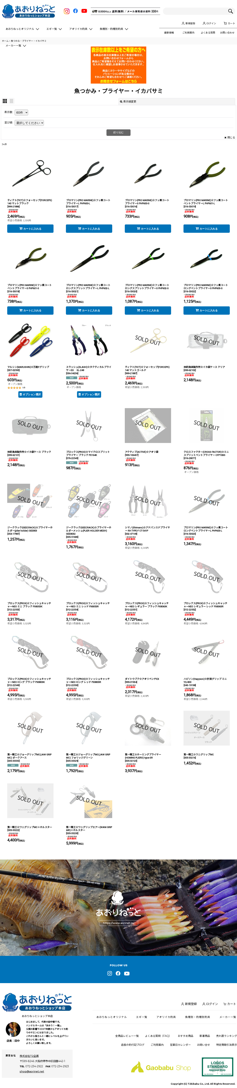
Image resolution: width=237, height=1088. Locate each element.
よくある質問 (208, 32)
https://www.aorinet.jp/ (118, 923)
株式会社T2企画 (29, 1056)
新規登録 (190, 23)
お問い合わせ (227, 32)
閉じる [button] (231, 137)
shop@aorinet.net (32, 1071)
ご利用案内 (188, 32)
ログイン (211, 23)
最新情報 (169, 32)
